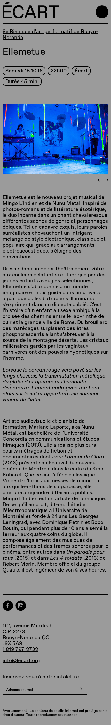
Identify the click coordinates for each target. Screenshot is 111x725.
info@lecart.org (21, 660)
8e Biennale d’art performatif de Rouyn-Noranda (50, 34)
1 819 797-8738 (20, 649)
